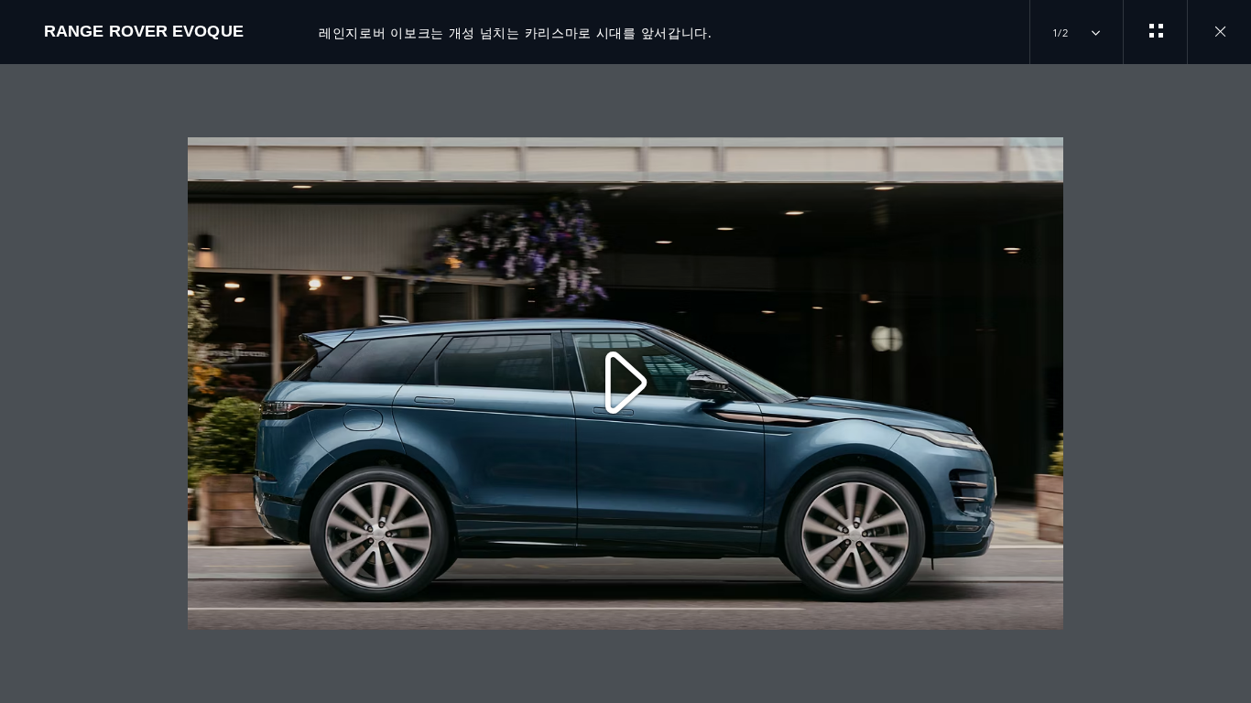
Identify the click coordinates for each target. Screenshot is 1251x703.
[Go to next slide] (1231, 372)
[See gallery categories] (1155, 32)
